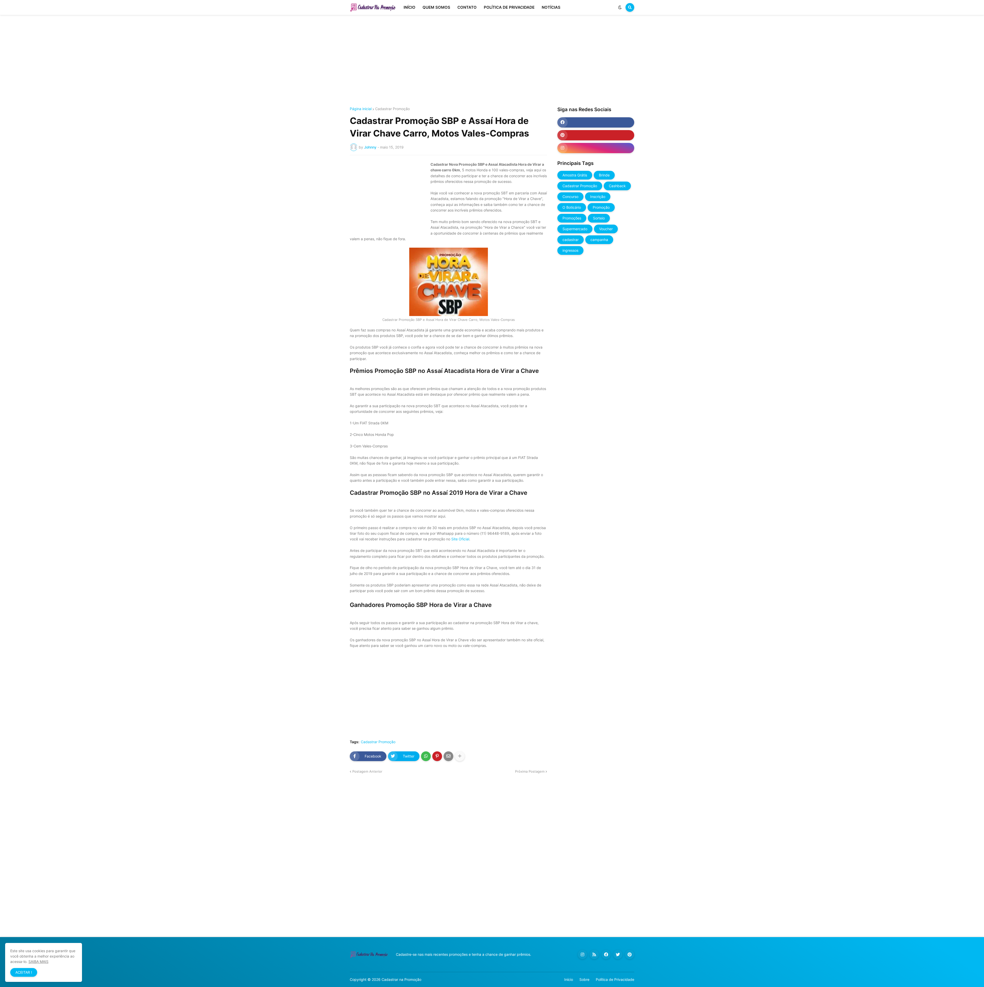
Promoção (601, 207)
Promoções (571, 218)
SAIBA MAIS (38, 961)
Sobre (584, 979)
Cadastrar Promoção (392, 109)
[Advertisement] (492, 61)
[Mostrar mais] (460, 756)
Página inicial (361, 109)
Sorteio (599, 218)
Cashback (617, 186)
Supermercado (574, 229)
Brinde (604, 175)
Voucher (606, 229)
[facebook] (595, 122)
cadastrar (570, 239)
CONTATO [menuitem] (467, 7)
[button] (620, 7)
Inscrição (597, 196)
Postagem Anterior (367, 771)
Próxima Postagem (530, 771)
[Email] (448, 756)
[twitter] (617, 954)
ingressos (570, 250)
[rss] (594, 954)
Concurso (570, 196)
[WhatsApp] (426, 756)
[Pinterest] (437, 756)
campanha (599, 239)
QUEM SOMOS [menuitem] (436, 7)
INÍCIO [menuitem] (409, 7)
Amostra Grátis (574, 175)
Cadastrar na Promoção (401, 979)
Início (568, 979)
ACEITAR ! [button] (23, 972)
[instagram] (595, 148)
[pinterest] (595, 135)
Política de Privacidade (615, 979)
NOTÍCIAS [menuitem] (551, 7)
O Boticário (571, 207)
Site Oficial (460, 539)
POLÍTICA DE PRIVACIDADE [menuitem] (509, 7)
